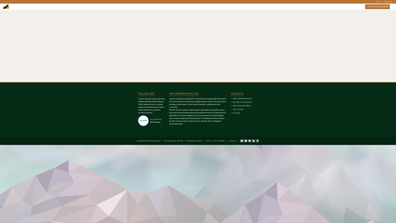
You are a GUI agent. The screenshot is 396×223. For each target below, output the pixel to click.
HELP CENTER (238, 109)
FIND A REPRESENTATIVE (242, 98)
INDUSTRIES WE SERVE (241, 106)
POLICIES (236, 113)
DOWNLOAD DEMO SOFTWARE (378, 7)
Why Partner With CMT (184, 93)
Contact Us (232, 141)
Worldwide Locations (195, 141)
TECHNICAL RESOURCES (242, 102)
